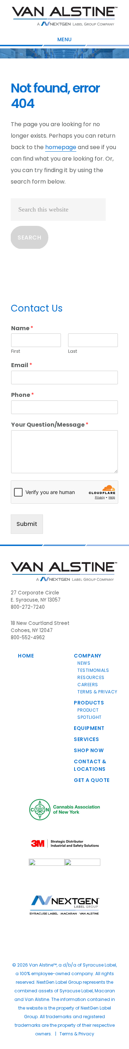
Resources (91, 677)
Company (87, 655)
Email (21, 365)
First (15, 351)
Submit (26, 524)
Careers (87, 685)
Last (72, 351)
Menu (64, 39)
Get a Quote (92, 780)
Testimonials (93, 670)
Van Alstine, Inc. (65, 16)
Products (89, 702)
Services (86, 739)
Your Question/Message (50, 425)
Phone (22, 395)
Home (26, 655)
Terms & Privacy (97, 692)
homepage (60, 147)
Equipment (89, 728)
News (83, 663)
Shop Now (89, 750)
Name (22, 328)
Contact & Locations (90, 765)
